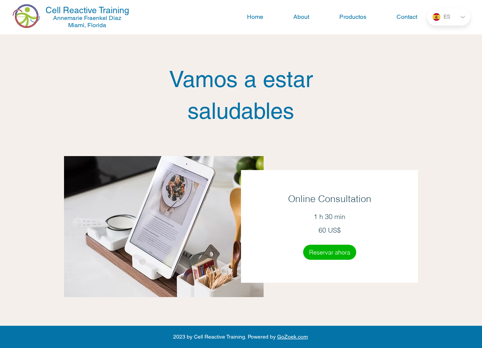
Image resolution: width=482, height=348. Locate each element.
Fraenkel (95, 17)
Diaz (114, 17)
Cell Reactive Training (87, 10)
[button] (329, 252)
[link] (329, 199)
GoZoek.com (292, 337)
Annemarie (68, 17)
